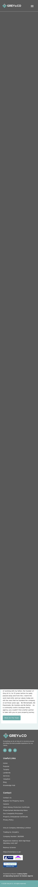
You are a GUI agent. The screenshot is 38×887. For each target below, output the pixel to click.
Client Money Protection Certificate (16, 807)
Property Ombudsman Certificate (15, 817)
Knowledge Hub (9, 785)
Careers (6, 804)
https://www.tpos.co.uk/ (12, 852)
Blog (5, 782)
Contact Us (7, 798)
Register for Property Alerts (13, 801)
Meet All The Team (11, 718)
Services (6, 776)
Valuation (6, 779)
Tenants (6, 769)
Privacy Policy (8, 820)
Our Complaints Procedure (13, 813)
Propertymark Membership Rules (15, 810)
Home (5, 763)
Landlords (6, 773)
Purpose (6, 766)
